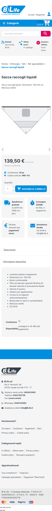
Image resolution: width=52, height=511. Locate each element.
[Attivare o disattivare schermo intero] (4, 507)
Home (5, 63)
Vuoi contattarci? (9, 473)
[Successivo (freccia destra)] (4, 510)
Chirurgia (15, 63)
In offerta (6, 450)
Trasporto (23, 473)
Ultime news (17, 450)
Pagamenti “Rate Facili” (34, 477)
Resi (39, 428)
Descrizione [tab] (10, 249)
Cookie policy (23, 433)
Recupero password (25, 455)
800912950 (30, 392)
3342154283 (20, 403)
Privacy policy (8, 433)
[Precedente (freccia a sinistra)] (1, 510)
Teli (23, 63)
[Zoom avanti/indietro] (1, 507)
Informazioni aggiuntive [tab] (14, 261)
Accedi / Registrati (36, 14)
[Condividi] (7, 507)
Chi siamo (6, 428)
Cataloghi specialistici (11, 477)
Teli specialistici (36, 63)
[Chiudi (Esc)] (9, 507)
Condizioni (17, 428)
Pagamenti (30, 428)
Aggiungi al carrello (33, 189)
